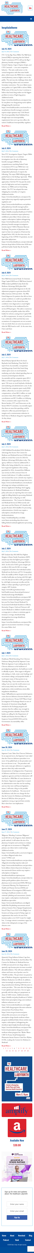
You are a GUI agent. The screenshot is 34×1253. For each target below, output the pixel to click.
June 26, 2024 (7, 951)
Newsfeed (21, 1235)
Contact (28, 1240)
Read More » (6, 126)
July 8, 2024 (6, 272)
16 (16, 1051)
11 (26, 1048)
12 (29, 1048)
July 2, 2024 (6, 548)
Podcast (6, 1240)
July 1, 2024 (6, 652)
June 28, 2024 (7, 747)
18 (22, 1051)
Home (4, 1235)
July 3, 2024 (6, 444)
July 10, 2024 (6, 48)
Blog (30, 1235)
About (12, 1235)
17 (19, 1051)
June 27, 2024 (7, 829)
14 (10, 1051)
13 (7, 1051)
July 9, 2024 (6, 148)
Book (17, 1240)
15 (13, 1051)
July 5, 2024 (6, 354)
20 (28, 1051)
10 (23, 1048)
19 (25, 1051)
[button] (31, 18)
